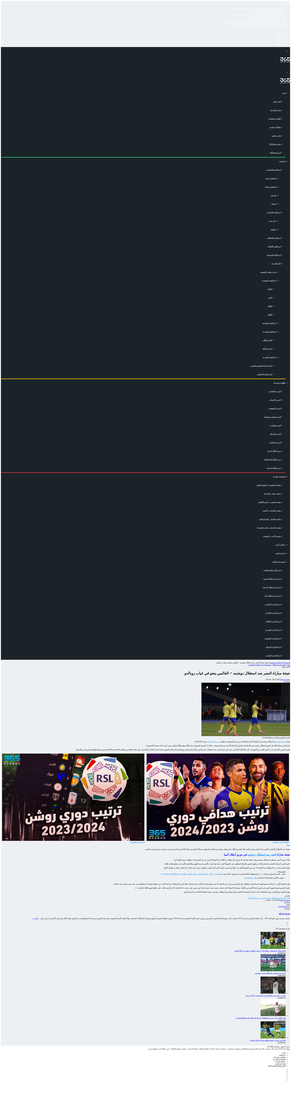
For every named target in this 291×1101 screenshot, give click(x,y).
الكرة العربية (276, 263)
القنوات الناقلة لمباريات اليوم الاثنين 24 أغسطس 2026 (266, 19)
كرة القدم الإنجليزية (274, 170)
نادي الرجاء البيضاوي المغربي (261, 366)
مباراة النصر (281, 742)
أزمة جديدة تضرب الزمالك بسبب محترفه (270, 10)
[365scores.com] (285, 62)
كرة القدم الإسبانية (274, 212)
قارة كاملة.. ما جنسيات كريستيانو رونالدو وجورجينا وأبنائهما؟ (263, 21)
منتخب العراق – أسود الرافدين (270, 519)
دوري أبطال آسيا (214, 742)
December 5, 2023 (251, 878)
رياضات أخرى (280, 545)
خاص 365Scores (275, 144)
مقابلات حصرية (275, 127)
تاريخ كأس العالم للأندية (272, 570)
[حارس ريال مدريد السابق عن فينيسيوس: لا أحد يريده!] (273, 993)
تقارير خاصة (276, 136)
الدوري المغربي (275, 425)
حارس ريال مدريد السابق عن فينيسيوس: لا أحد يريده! (266, 12)
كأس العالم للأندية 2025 (277, 1066)
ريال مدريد (272, 221)
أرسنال (273, 204)
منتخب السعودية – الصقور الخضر (268, 485)
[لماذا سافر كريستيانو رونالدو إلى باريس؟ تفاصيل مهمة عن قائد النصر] (273, 948)
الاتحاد (269, 289)
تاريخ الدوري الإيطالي (273, 621)
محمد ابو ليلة (285, 679)
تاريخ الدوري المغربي (273, 655)
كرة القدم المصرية (269, 332)
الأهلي (269, 315)
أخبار (284, 93)
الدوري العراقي (275, 434)
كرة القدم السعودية (269, 281)
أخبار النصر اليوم (284, 665)
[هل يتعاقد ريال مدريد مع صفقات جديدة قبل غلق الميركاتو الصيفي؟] (273, 1015)
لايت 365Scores (275, 153)
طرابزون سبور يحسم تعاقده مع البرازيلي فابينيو (268, 17)
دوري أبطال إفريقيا (274, 468)
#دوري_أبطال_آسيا (211, 874)
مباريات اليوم (281, 553)
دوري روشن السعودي (268, 272)
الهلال (270, 306)
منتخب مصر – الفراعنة (272, 494)
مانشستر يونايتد (270, 187)
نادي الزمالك (267, 349)
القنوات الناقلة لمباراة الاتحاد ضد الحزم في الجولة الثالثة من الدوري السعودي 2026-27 (254, 23)
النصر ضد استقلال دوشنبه (262, 854)
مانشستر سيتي (270, 178)
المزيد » (35, 918)
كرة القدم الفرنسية (274, 255)
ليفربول (273, 195)
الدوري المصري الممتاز (272, 417)
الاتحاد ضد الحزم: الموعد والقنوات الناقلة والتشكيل (267, 28)
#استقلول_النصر (198, 874)
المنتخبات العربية (279, 477)
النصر (270, 298)
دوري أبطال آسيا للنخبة (272, 459)
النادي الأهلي (267, 340)
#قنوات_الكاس (186, 874)
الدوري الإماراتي (275, 442)
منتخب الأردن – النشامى (272, 536)
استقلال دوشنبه (272, 665)
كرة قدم (282, 161)
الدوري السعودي (275, 408)
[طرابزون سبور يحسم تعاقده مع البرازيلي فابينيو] (273, 1038)
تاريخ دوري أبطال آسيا (273, 596)
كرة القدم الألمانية (274, 246)
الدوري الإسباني (275, 400)
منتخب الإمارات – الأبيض (272, 511)
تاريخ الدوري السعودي (273, 638)
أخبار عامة (277, 102)
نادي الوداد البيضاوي (264, 374)
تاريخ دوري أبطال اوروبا (272, 579)
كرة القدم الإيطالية (274, 238)
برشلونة (273, 229)
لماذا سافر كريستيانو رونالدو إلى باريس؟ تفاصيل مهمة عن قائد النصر (260, 8)
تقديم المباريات (275, 110)
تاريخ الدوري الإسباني (273, 613)
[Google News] (284, 907)
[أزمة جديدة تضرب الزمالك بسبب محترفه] (273, 971)
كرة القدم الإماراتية (269, 323)
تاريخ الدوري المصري (273, 630)
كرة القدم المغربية (269, 357)
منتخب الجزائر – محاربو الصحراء (269, 528)
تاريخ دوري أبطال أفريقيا (272, 587)
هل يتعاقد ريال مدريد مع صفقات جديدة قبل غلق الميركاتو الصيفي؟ (261, 15)
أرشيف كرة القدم (279, 562)
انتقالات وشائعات (274, 119)
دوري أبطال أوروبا (274, 451)
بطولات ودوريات (279, 383)
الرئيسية (287, 663)
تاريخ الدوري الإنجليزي (273, 604)
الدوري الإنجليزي (275, 391)
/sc (289, 845)
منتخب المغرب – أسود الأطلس (269, 502)
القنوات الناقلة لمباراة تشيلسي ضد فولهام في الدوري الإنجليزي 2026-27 (259, 25)
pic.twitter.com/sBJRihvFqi (171, 874)
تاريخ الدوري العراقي (273, 647)
